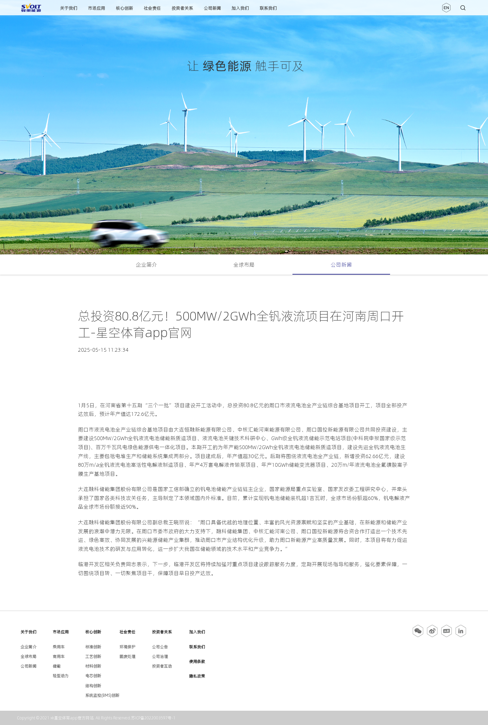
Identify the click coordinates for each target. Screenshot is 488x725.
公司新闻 (212, 8)
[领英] (460, 636)
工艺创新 (93, 656)
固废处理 (127, 656)
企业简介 (146, 264)
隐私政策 (197, 676)
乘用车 (59, 647)
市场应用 (96, 8)
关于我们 (68, 8)
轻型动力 (61, 675)
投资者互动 (162, 666)
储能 (57, 666)
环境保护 (127, 647)
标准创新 (93, 647)
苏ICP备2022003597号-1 (153, 718)
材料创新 (93, 666)
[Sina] (432, 636)
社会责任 (152, 8)
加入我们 (240, 8)
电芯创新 (93, 675)
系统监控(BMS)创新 (102, 695)
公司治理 (160, 656)
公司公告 (160, 647)
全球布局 (244, 264)
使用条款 (197, 661)
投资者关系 (182, 8)
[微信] (418, 636)
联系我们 (268, 8)
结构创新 (93, 685)
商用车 (59, 656)
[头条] (446, 636)
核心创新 (124, 8)
